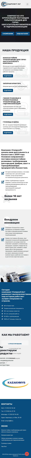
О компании (8, 34)
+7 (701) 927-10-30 (9, 408)
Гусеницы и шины (6, 443)
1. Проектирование (15, 344)
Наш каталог (22, 34)
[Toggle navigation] (27, 4)
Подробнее (8, 76)
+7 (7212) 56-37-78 (9, 411)
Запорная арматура (7, 435)
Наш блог (4, 446)
